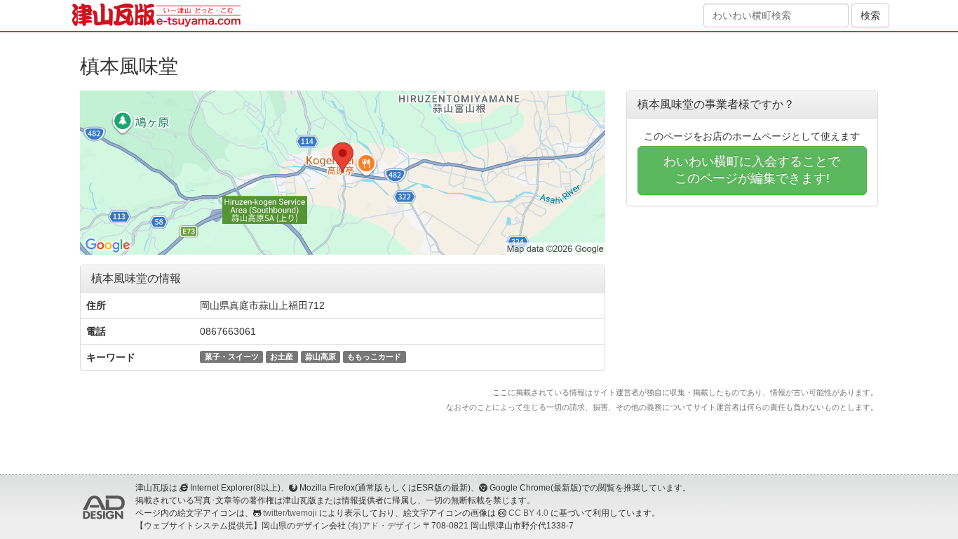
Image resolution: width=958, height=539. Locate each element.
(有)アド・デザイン (384, 526)
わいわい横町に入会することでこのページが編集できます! (751, 169)
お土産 (281, 356)
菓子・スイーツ (232, 356)
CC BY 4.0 (528, 513)
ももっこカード (374, 356)
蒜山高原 (320, 356)
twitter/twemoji (290, 513)
